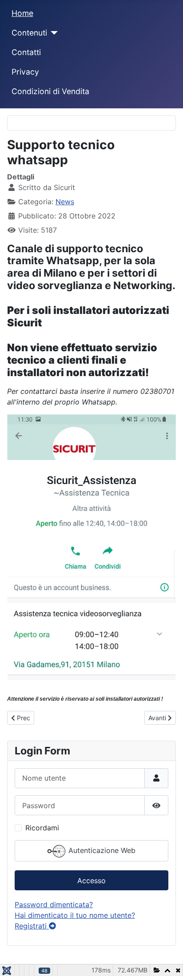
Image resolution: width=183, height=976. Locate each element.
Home (22, 13)
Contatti (26, 52)
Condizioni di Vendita (50, 91)
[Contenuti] (52, 33)
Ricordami (42, 827)
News (65, 201)
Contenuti (29, 32)
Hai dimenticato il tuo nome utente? (75, 915)
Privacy (25, 71)
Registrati (32, 925)
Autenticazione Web (100, 850)
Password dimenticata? (54, 904)
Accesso (91, 880)
